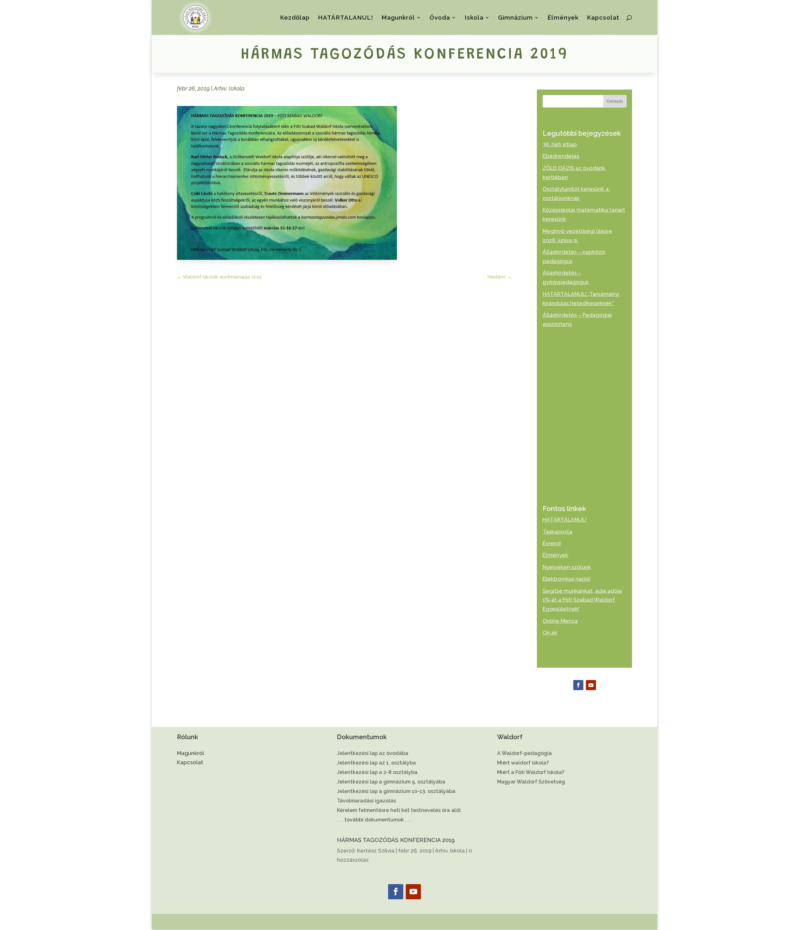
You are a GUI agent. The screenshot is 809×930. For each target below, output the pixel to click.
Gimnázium (515, 18)
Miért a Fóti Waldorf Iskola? (530, 772)
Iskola (474, 18)
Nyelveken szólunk (567, 567)
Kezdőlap (295, 18)
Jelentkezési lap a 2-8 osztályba (377, 772)
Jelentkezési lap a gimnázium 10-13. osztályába (396, 791)
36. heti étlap (560, 144)
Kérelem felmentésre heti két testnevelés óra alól (399, 810)
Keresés (615, 101)
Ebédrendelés (561, 156)
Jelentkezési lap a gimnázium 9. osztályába (391, 782)
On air (550, 632)
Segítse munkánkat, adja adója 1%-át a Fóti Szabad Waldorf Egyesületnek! (582, 600)
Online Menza (560, 621)
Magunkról (398, 18)
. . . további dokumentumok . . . (374, 820)
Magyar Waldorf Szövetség (531, 782)
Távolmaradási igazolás (366, 801)
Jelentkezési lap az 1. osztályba (376, 763)
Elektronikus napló (566, 579)
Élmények (563, 18)
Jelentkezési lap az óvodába (372, 753)
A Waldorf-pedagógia (524, 753)
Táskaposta (557, 531)
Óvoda (439, 18)
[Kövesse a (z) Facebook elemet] (578, 685)
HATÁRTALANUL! (345, 18)
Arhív (220, 88)
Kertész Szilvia (375, 850)
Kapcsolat (603, 18)
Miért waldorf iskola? (523, 763)
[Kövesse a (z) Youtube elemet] (591, 685)
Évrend (552, 543)
